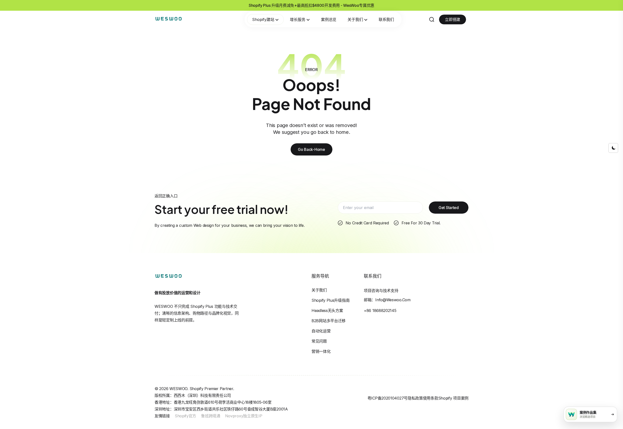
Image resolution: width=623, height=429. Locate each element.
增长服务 (297, 19)
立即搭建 (452, 19)
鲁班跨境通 (210, 415)
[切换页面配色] (613, 148)
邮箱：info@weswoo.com (387, 299)
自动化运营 (321, 331)
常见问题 (319, 341)
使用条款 (430, 398)
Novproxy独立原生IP (243, 415)
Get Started (449, 207)
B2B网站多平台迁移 (329, 320)
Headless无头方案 (327, 310)
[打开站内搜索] (432, 19)
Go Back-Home (311, 149)
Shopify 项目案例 (453, 398)
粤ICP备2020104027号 (387, 398)
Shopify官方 (185, 415)
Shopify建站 (263, 19)
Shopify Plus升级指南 (330, 300)
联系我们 (386, 19)
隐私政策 (415, 398)
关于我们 (355, 19)
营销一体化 (321, 351)
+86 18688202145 (380, 310)
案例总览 (328, 19)
